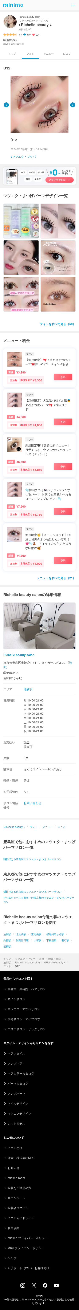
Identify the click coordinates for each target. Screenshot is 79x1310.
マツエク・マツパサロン (24, 1009)
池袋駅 (7, 962)
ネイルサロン (16, 999)
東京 (41, 958)
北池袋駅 (21, 934)
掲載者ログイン (18, 1208)
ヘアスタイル (16, 1053)
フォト (7, 966)
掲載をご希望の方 (19, 1188)
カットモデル (16, 1123)
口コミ (67, 53)
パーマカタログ (18, 1083)
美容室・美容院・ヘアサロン (27, 989)
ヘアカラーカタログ (21, 1073)
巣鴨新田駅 (22, 940)
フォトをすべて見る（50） (58, 324)
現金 (26, 742)
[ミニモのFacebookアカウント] (45, 1286)
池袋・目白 (54, 958)
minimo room (16, 1178)
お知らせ (13, 1168)
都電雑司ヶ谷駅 (55, 934)
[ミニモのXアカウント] (34, 1286)
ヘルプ (12, 1258)
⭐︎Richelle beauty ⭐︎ (54, 962)
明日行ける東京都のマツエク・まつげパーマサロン (32, 891)
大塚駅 (37, 940)
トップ (7, 958)
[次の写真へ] (72, 104)
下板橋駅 (51, 940)
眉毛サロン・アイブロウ (24, 1019)
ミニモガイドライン (21, 1218)
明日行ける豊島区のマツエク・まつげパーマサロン (32, 859)
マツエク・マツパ (25, 958)
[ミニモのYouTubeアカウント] (56, 1286)
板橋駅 (7, 946)
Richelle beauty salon (27, 962)
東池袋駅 (36, 934)
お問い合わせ (32, 803)
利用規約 (13, 1228)
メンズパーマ (16, 1093)
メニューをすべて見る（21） (56, 578)
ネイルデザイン (18, 1103)
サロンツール (16, 1198)
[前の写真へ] (6, 104)
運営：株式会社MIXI (21, 1158)
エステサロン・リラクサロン (27, 1029)
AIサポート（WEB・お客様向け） (30, 1268)
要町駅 (65, 940)
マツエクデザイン (19, 1113)
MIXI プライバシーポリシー (26, 1248)
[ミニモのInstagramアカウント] (22, 1286)
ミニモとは (15, 1148)
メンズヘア (15, 1063)
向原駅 (7, 940)
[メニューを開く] (73, 5)
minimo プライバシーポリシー (28, 1238)
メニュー (49, 53)
